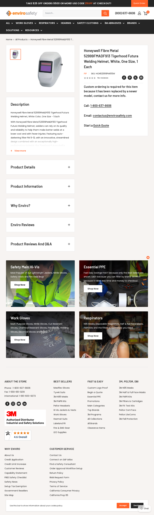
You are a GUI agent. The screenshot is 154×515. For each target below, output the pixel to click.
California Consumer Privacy (65, 490)
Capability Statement (16, 472)
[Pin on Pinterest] (130, 78)
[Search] (105, 13)
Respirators (47, 23)
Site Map (9, 495)
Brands (132, 23)
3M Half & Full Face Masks (132, 392)
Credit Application (14, 459)
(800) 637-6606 (125, 13)
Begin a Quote (95, 392)
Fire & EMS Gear (62, 427)
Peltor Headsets (62, 405)
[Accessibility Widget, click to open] (147, 257)
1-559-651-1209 (17, 391)
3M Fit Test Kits (127, 405)
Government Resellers (16, 490)
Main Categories (96, 405)
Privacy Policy (57, 481)
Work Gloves (24, 23)
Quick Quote (101, 125)
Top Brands (93, 410)
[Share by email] (141, 78)
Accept (123, 505)
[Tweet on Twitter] (135, 78)
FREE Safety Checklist (16, 477)
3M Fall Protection (128, 418)
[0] (145, 13)
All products (21, 39)
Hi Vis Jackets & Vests (65, 410)
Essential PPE (94, 396)
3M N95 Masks (61, 396)
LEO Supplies (60, 432)
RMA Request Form (59, 477)
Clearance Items (96, 427)
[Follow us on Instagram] (13, 404)
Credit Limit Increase (15, 464)
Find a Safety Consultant (63, 464)
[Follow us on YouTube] (19, 404)
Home (9, 39)
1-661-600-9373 (27, 395)
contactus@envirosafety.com (112, 115)
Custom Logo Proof (98, 387)
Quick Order (139, 3)
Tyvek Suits (59, 392)
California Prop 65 (59, 495)
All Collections (95, 418)
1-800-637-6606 (100, 105)
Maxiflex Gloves (62, 387)
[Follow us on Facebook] (7, 404)
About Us (9, 455)
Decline (137, 505)
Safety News (11, 481)
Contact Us (56, 455)
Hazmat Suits (60, 418)
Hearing (66, 23)
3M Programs (94, 414)
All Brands (92, 423)
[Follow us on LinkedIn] (24, 404)
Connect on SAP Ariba (61, 459)
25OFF (89, 3)
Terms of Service (59, 486)
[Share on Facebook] (124, 78)
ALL (8, 23)
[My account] (139, 13)
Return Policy (56, 472)
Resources (32, 30)
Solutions (12, 30)
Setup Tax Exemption (16, 486)
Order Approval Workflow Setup (66, 468)
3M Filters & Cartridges (131, 401)
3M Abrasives (113, 23)
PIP (85, 73)
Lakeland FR (60, 423)
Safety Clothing (88, 23)
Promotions (94, 401)
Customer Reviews (14, 468)
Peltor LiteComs (127, 414)
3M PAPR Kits (60, 401)
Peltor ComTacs (127, 410)
